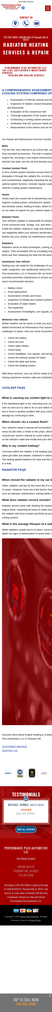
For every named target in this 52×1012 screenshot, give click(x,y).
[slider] (26, 810)
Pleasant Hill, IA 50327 (35, 38)
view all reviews (26, 829)
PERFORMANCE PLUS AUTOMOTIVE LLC (25, 68)
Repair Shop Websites (29, 917)
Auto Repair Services (26, 858)
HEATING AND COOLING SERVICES (26, 75)
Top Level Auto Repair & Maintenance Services (24, 71)
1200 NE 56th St (26, 37)
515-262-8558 (10, 37)
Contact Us (9, 750)
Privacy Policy (35, 920)
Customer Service (14, 746)
